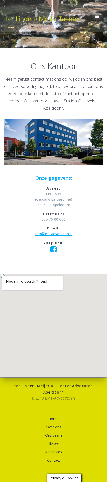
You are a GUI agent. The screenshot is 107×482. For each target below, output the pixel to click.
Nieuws (53, 443)
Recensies (53, 451)
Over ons (53, 427)
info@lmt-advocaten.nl (53, 233)
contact (37, 79)
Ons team (53, 435)
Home (53, 418)
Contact (53, 460)
